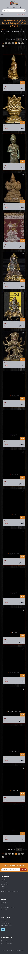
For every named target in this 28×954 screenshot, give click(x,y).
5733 (22, 636)
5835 (22, 517)
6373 (22, 399)
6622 (22, 320)
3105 (22, 833)
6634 (22, 241)
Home (2, 29)
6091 (22, 478)
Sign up (15, 7)
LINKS (3, 886)
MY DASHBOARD (6, 925)
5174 (22, 715)
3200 (22, 794)
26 (16, 43)
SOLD (3, 905)
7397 (22, 122)
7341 (22, 162)
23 (6, 43)
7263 (22, 201)
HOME (3, 879)
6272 (22, 438)
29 (3, 46)
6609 (22, 359)
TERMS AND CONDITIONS (9, 891)
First (3, 43)
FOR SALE (4, 902)
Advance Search (21, 14)
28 (22, 43)
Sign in (8, 7)
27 (19, 43)
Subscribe (23, 869)
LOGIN (3, 921)
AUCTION (4, 909)
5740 (22, 596)
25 (12, 43)
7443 (22, 83)
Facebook (9, 941)
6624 (22, 280)
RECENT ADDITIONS (8, 907)
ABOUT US (4, 884)
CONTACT (4, 889)
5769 (22, 557)
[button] (9, 79)
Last (6, 46)
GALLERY (4, 882)
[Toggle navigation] (2, 14)
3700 (22, 754)
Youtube (9, 943)
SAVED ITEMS (5, 923)
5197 (22, 675)
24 (9, 43)
